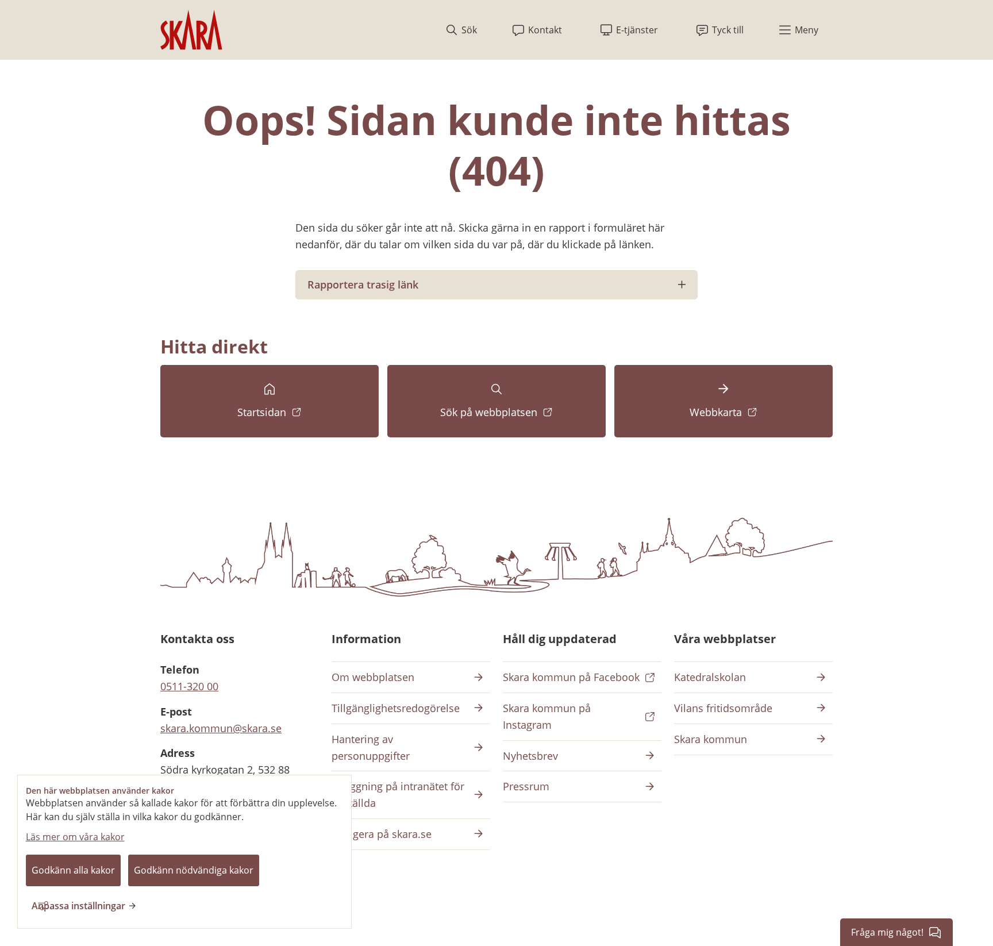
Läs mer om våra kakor (75, 836)
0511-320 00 (189, 686)
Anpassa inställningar (78, 905)
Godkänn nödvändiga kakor (193, 870)
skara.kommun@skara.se (221, 728)
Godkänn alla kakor (73, 870)
